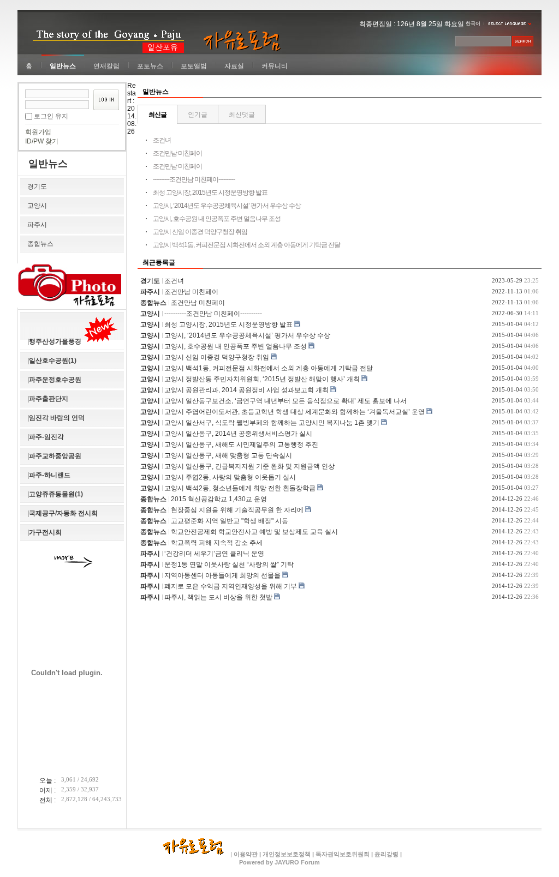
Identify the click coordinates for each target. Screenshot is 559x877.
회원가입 (38, 132)
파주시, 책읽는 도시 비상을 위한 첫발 (218, 597)
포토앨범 (194, 66)
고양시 (37, 205)
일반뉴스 (63, 66)
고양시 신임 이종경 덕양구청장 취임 (200, 232)
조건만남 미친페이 (177, 153)
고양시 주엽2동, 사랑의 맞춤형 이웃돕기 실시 (230, 477)
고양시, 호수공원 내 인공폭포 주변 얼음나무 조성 (217, 219)
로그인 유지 (51, 116)
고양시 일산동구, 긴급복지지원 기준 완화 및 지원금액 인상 (249, 466)
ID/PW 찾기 (41, 141)
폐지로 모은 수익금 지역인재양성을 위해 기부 (230, 586)
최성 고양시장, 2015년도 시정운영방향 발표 (210, 192)
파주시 (37, 225)
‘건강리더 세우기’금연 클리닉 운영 (214, 553)
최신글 (157, 114)
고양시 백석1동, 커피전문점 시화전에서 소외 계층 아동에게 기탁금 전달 (246, 245)
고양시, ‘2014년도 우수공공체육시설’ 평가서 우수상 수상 (227, 205)
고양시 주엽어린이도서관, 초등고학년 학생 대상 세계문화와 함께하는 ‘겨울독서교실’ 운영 (294, 412)
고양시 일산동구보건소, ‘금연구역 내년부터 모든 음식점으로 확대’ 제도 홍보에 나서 (285, 401)
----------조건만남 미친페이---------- (194, 179)
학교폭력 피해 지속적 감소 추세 (217, 542)
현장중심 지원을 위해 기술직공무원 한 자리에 (237, 510)
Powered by (279, 862)
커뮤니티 (274, 66)
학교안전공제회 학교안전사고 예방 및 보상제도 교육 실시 (254, 532)
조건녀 (162, 140)
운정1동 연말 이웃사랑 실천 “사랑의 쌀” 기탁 (229, 564)
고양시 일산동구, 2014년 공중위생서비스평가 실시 (238, 433)
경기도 (37, 186)
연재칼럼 (106, 66)
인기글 (197, 114)
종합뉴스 (40, 244)
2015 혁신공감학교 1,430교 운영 (219, 499)
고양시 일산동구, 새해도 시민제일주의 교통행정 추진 (241, 444)
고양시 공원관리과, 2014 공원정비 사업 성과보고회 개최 (246, 390)
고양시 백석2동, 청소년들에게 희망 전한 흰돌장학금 (240, 488)
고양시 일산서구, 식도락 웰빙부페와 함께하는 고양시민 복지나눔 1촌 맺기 (271, 423)
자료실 (234, 66)
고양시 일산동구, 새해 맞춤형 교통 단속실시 (228, 455)
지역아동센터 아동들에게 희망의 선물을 (222, 575)
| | (386, 854)
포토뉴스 (150, 66)
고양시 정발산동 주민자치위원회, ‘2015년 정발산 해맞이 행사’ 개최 (262, 379)
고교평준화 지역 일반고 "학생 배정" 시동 (229, 521)
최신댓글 (242, 114)
